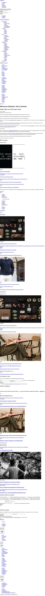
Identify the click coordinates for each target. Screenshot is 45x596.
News (5, 37)
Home (5, 54)
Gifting (3, 101)
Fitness (5, 44)
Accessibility (4, 590)
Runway (5, 38)
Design (5, 31)
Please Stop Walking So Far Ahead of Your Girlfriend (10, 482)
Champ (3, 539)
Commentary (6, 36)
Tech (5, 58)
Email (11, 380)
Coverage (4, 537)
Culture (3, 3)
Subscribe (6, 9)
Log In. (8, 199)
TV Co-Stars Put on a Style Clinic (6, 450)
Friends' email (2, 503)
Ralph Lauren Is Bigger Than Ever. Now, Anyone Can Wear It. (9, 284)
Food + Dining (7, 23)
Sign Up (1, 382)
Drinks (5, 22)
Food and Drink (7, 55)
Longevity (6, 46)
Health (5, 45)
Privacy (3, 588)
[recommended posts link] (11, 397)
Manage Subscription (6, 591)
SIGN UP (1, 515)
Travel (5, 24)
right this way (42, 391)
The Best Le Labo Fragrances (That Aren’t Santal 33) (8, 243)
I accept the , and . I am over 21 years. (14, 383)
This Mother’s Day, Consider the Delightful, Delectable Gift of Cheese (13, 492)
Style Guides (6, 39)
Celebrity (6, 35)
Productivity (6, 49)
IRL (3, 538)
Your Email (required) (14, 497)
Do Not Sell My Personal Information (8, 592)
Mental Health (6, 47)
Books (5, 30)
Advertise (4, 585)
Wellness (3, 5)
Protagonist (4, 540)
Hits (3, 535)
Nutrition (6, 48)
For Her (5, 57)
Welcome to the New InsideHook (5, 171)
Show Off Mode (7, 26)
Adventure (6, 25)
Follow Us (2, 9)
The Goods (4, 6)
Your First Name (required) (15, 498)
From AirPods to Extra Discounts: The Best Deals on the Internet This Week (11, 289)
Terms (3, 586)
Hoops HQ (4, 7)
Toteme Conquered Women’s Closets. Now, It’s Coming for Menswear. (10, 182)
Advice (5, 43)
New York (2, 103)
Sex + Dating (2, 479)
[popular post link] (12, 240)
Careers (3, 589)
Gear (1, 287)
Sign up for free (20, 189)
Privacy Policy (17, 383)
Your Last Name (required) (15, 499)
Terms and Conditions (9, 383)
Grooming (6, 41)
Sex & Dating (6, 27)
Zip (11, 381)
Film (5, 29)
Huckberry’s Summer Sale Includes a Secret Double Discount (9, 187)
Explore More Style (3, 442)
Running (5, 50)
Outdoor (5, 56)
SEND (1, 504)
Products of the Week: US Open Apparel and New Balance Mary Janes (11, 255)
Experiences (4, 2)
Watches (5, 40)
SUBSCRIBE (4, 197)
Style (3, 4)
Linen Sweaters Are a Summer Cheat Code (6, 176)
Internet (5, 33)
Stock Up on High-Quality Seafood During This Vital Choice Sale (12, 487)
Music (5, 32)
